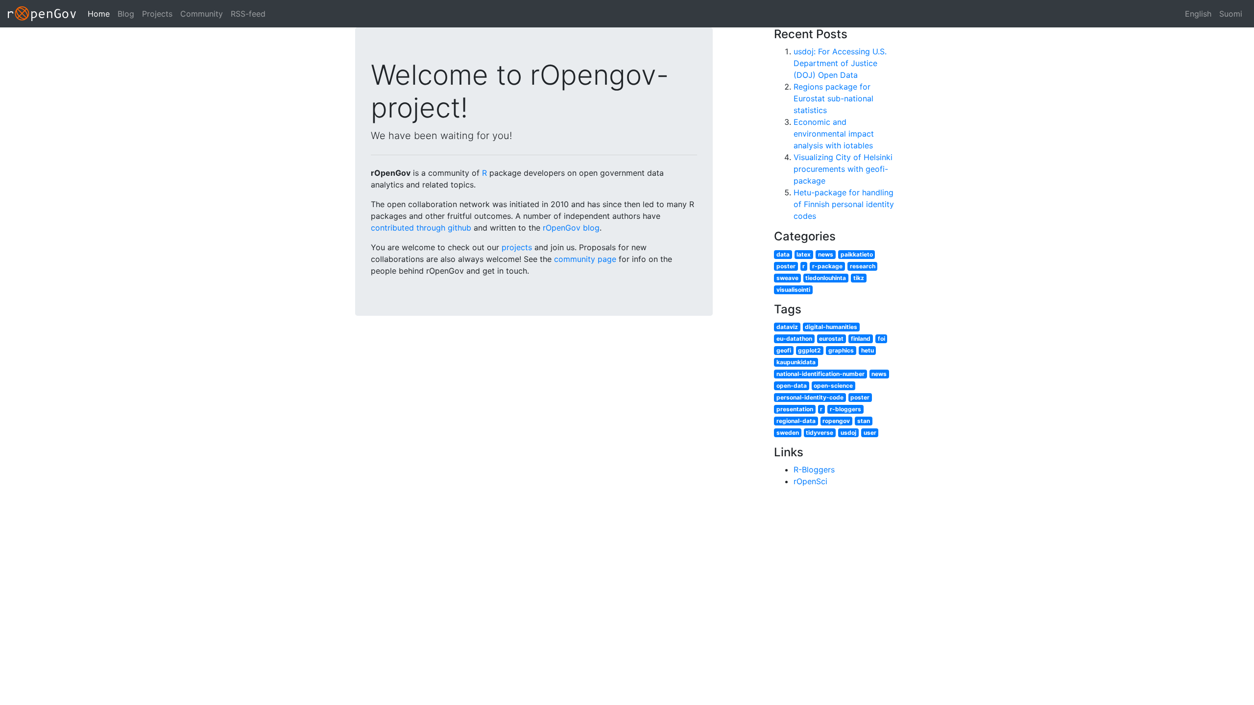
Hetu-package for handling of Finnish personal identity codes (844, 204)
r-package (827, 266)
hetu (867, 350)
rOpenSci (810, 481)
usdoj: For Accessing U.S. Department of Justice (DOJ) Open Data (840, 63)
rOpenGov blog (571, 228)
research (862, 266)
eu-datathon (794, 338)
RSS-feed (248, 14)
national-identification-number (820, 373)
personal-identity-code (810, 397)
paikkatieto (857, 254)
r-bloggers (845, 409)
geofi (783, 350)
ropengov (836, 420)
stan (863, 420)
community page (585, 259)
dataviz (787, 326)
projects (517, 247)
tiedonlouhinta (825, 278)
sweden (787, 432)
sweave (787, 278)
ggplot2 (809, 350)
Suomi (1230, 14)
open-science (833, 385)
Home (99, 14)
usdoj (848, 432)
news (825, 254)
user (870, 432)
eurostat (831, 338)
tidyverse (819, 432)
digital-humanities (831, 326)
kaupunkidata (796, 362)
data (783, 254)
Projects (157, 14)
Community (201, 14)
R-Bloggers (814, 469)
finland (860, 338)
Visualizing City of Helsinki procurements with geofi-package (843, 169)
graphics (841, 350)
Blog (126, 14)
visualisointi (793, 289)
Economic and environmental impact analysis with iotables (834, 133)
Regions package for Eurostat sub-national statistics (833, 98)
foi (881, 338)
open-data (791, 385)
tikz (858, 278)
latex (803, 254)
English (1198, 14)
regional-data (796, 420)
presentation (794, 409)
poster (786, 266)
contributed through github (421, 228)
